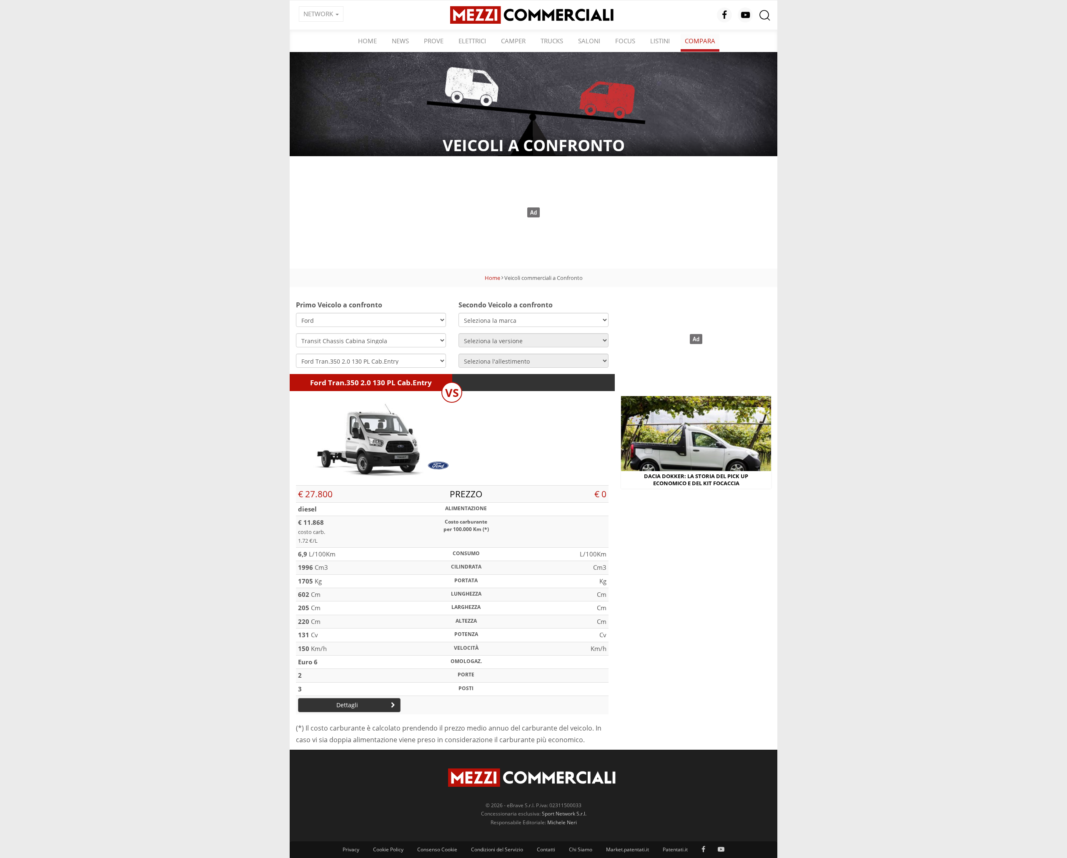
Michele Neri (562, 822)
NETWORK (319, 14)
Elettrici (472, 41)
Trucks (552, 41)
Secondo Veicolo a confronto (505, 304)
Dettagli (347, 705)
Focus (625, 41)
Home (367, 41)
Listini (660, 41)
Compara (700, 41)
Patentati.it (675, 849)
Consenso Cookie (437, 849)
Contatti (546, 849)
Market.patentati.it (627, 849)
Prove (433, 41)
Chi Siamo (580, 849)
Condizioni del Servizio (497, 849)
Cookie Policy (388, 849)
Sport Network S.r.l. (564, 813)
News (400, 41)
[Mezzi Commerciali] (533, 14)
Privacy (351, 849)
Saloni (589, 41)
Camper (513, 41)
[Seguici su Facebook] (724, 14)
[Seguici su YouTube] (745, 14)
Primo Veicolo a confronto (339, 304)
